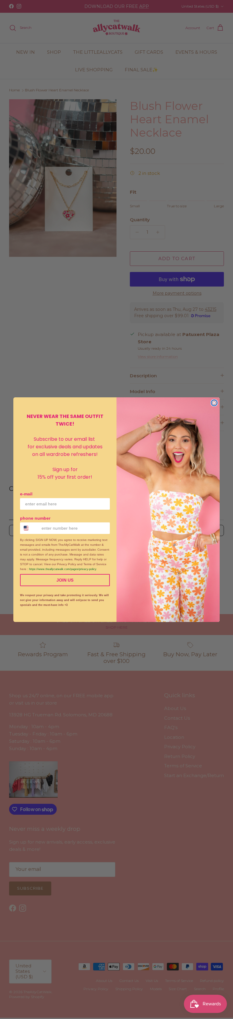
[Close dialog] (214, 403)
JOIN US (64, 580)
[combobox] (29, 528)
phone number (35, 518)
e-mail (26, 493)
